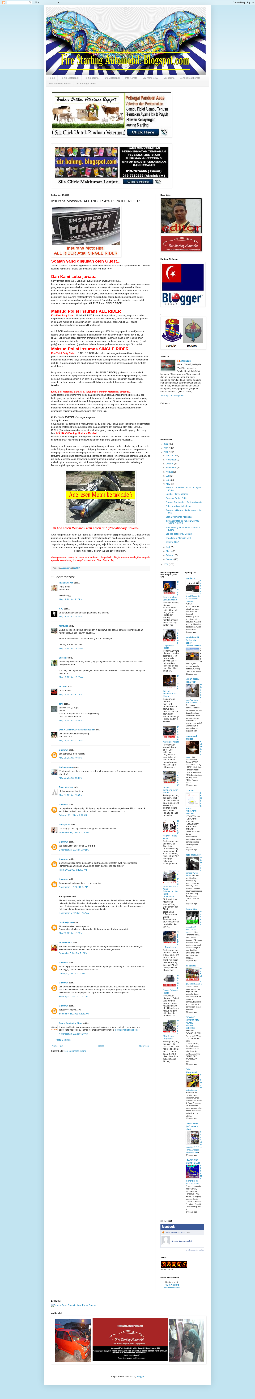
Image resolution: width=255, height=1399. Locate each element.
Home (51, 77)
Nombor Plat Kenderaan (177, 494)
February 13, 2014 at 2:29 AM (73, 815)
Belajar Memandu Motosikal (179, 517)
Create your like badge (195, 1250)
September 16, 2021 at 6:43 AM (74, 1014)
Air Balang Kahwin (86, 83)
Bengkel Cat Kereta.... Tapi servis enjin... (184, 502)
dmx (61, 704)
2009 (166, 564)
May (168, 484)
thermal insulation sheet (126, 1030)
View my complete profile (172, 395)
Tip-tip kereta (91, 77)
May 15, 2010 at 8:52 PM (70, 778)
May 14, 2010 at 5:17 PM (70, 599)
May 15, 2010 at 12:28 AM (71, 677)
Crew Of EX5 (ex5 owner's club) (192, 1126)
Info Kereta (131, 77)
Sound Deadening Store (70, 1023)
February (170, 555)
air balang (191, 966)
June (168, 480)
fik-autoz (63, 686)
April (168, 547)
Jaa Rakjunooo (66, 922)
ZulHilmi (63, 658)
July (168, 476)
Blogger (140, 1376)
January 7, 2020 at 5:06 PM (72, 973)
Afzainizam (185, 361)
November (171, 460)
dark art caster (193, 855)
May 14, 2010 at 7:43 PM (70, 616)
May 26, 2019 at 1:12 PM (70, 933)
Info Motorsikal (112, 77)
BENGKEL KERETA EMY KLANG (192, 1020)
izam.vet (190, 790)
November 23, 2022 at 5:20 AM (73, 1034)
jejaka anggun (66, 767)
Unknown (63, 750)
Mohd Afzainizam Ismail (175, 1232)
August (169, 472)
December (171, 455)
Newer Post (57, 1046)
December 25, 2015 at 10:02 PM (74, 850)
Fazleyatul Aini (66, 583)
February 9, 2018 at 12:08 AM (73, 870)
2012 (166, 444)
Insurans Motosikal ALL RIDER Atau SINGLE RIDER (182, 522)
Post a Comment (63, 1040)
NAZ (61, 609)
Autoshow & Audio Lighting (178, 506)
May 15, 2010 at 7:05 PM (70, 758)
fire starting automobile (182, 1241)
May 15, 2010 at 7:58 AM (70, 720)
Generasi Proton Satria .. (177, 498)
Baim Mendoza (66, 787)
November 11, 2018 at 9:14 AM (73, 887)
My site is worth (171, 1282)
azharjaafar (64, 824)
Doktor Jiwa (192, 909)
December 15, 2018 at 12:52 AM (74, 913)
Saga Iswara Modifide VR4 (178, 538)
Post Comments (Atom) (75, 1051)
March (169, 551)
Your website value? (172, 1288)
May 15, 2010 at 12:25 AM (71, 648)
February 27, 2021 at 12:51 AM (73, 996)
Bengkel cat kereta (190, 77)
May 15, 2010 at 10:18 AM (71, 740)
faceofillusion (65, 942)
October (170, 464)
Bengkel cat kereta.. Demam (179, 534)
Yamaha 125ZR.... (174, 542)
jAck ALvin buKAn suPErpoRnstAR (76, 730)
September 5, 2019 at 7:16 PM (73, 953)
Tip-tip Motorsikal (69, 77)
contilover (191, 578)
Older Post (144, 1046)
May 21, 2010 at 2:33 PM (70, 795)
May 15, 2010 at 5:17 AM (70, 694)
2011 (166, 448)
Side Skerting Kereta (60, 83)
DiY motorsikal (150, 77)
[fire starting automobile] (166, 1244)
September (171, 468)
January (170, 559)
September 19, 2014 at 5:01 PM (74, 832)
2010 (166, 452)
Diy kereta (169, 77)
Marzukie (63, 626)
